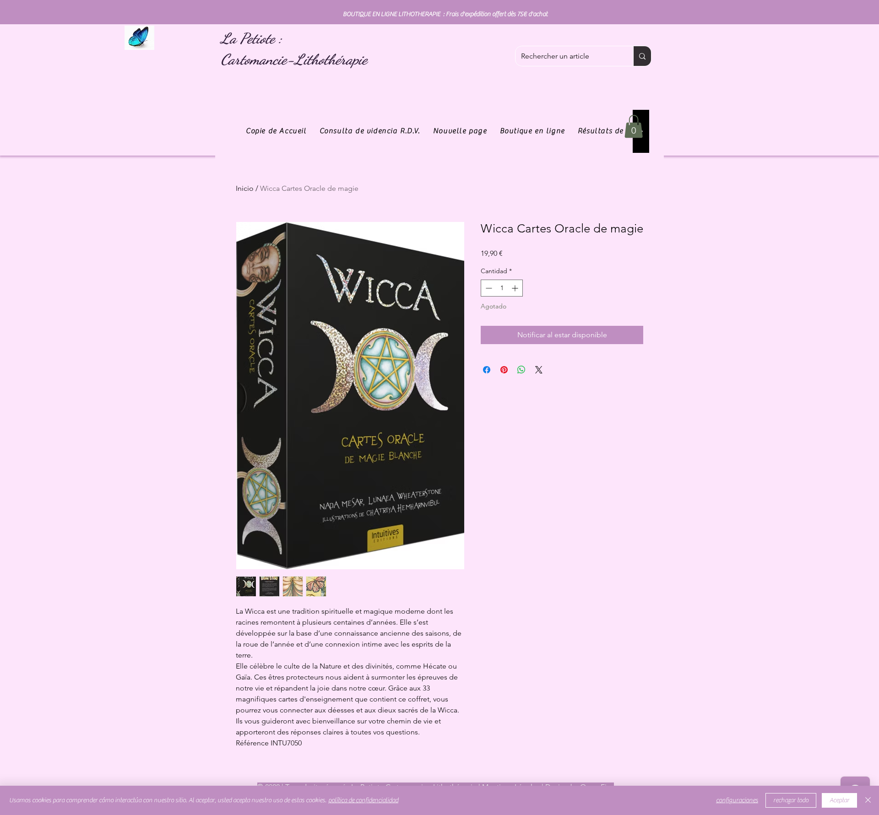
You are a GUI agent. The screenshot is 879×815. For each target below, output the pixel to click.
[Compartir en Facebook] (486, 369)
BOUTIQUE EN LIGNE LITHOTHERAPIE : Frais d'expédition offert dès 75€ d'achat (445, 14)
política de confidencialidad (363, 800)
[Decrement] (488, 288)
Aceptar (839, 800)
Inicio (245, 188)
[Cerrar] (868, 800)
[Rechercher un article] (642, 56)
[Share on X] (538, 369)
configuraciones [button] (737, 800)
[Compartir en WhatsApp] (521, 369)
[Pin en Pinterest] (504, 369)
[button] (633, 126)
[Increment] (515, 288)
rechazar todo (790, 800)
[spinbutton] (502, 288)
